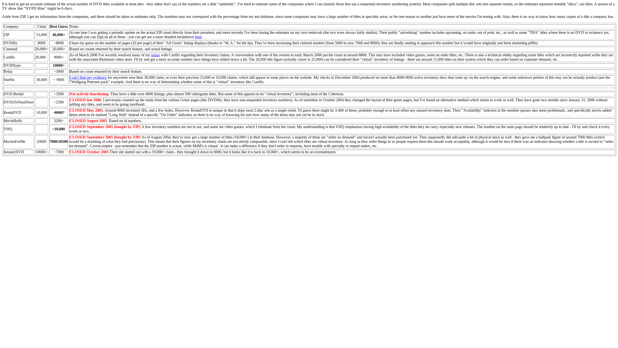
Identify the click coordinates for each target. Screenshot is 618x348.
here (198, 37)
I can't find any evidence (88, 77)
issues (155, 55)
